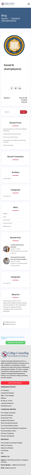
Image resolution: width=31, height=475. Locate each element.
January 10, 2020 (15, 261)
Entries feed (6, 220)
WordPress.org (7, 226)
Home (4, 18)
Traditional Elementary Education (12, 134)
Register (5, 213)
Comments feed (7, 223)
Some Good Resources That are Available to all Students (15, 129)
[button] (28, 3)
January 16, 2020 (15, 249)
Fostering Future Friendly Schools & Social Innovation (14, 141)
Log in (4, 216)
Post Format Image (8, 145)
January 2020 (7, 178)
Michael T (7, 98)
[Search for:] (12, 112)
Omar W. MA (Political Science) (23, 100)
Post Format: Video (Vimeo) (10, 137)
